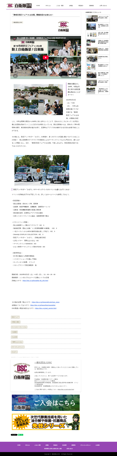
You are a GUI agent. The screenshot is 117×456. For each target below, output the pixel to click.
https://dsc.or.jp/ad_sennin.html (45, 308)
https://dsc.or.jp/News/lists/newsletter (43, 305)
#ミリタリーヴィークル (19, 327)
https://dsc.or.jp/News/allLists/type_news (45, 302)
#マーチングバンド (18, 347)
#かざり (14, 352)
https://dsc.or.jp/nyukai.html (66, 389)
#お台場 (14, 337)
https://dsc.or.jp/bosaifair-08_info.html (35, 280)
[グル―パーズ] (111, 1)
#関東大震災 (16, 322)
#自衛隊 (14, 332)
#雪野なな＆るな (17, 342)
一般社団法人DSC (17, 22)
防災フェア (15, 317)
